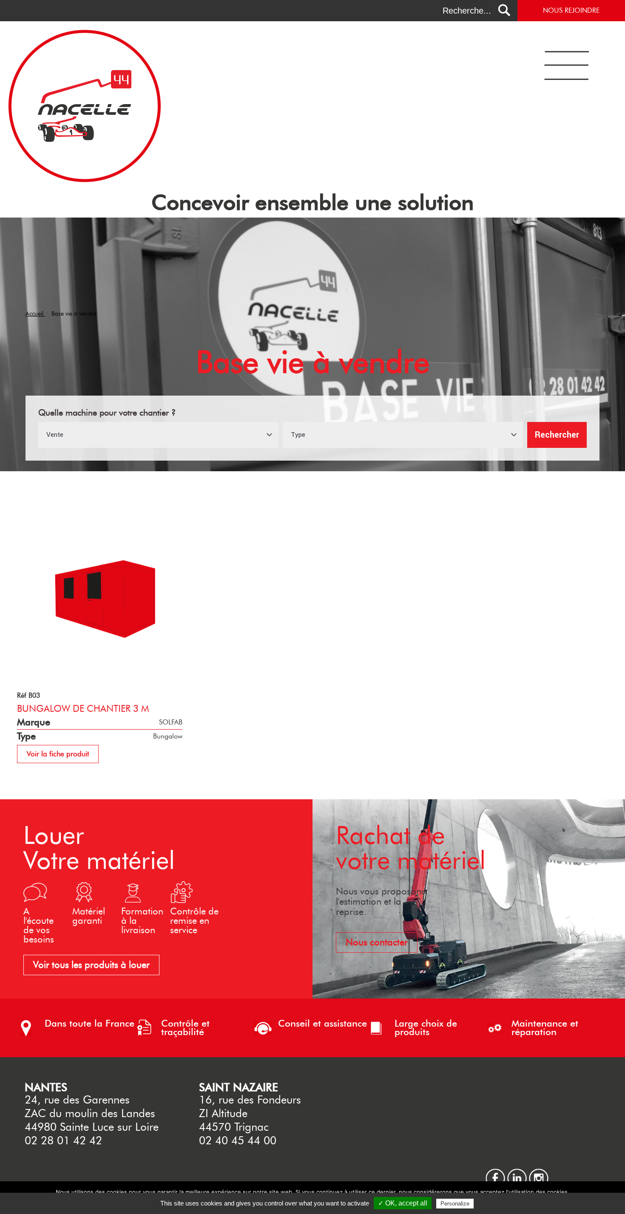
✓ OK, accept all (402, 1203)
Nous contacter (377, 942)
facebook (495, 1172)
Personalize (454, 1203)
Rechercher (557, 435)
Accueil (35, 313)
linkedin (517, 1172)
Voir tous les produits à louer (91, 965)
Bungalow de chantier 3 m (83, 708)
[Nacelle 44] (85, 180)
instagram (538, 1172)
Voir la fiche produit (58, 754)
